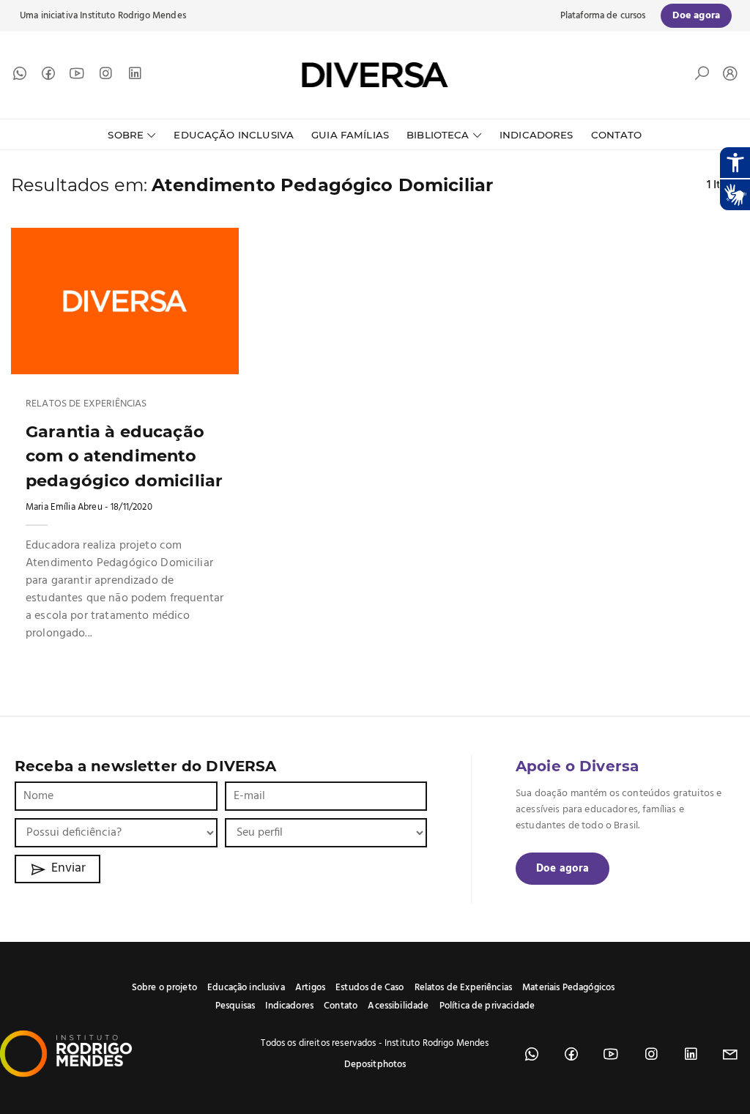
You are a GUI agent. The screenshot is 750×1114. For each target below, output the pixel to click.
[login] (726, 75)
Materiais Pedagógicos (568, 987)
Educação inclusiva (246, 987)
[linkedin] (135, 76)
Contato (616, 135)
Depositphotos (375, 1064)
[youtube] (77, 76)
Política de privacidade (487, 1006)
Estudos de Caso (369, 987)
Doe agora (562, 868)
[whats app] (20, 76)
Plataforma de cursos (603, 15)
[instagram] (105, 76)
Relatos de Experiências (86, 404)
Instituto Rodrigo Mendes (133, 15)
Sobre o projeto (164, 987)
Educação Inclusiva (234, 135)
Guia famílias (350, 135)
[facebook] (48, 76)
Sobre (126, 135)
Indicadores (536, 135)
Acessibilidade (398, 1006)
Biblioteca (437, 135)
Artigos (310, 987)
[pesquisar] (701, 77)
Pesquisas (235, 1006)
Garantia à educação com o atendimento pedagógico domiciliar (124, 456)
